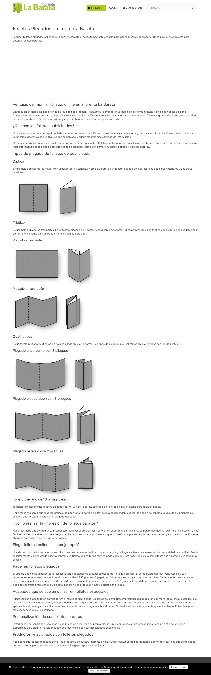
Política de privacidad (99, 671)
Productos (96, 7)
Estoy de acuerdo (178, 667)
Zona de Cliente (133, 7)
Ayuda (113, 7)
